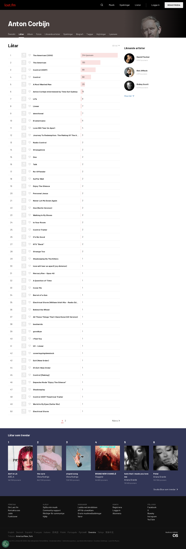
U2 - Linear (38, 346)
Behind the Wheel (41, 309)
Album (30, 34)
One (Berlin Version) (42, 208)
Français (38, 532)
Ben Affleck (142, 70)
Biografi (79, 34)
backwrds (38, 324)
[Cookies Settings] (5, 544)
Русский (82, 532)
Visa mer (128, 96)
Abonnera (117, 513)
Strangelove (39, 150)
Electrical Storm (41, 411)
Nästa (115, 420)
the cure (41, 473)
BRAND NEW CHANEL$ (105, 473)
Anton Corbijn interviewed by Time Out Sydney (55, 91)
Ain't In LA (12, 473)
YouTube (151, 519)
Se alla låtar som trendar (164, 489)
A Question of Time (42, 280)
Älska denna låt (29, 55)
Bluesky (150, 513)
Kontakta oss (14, 510)
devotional (38, 113)
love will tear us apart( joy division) (50, 266)
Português (72, 532)
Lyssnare (113, 34)
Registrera (174, 5)
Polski (63, 532)
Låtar (22, 34)
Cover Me (37, 288)
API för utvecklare (85, 510)
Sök (102, 5)
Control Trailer (40, 229)
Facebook (151, 507)
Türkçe (101, 532)
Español (28, 532)
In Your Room (39, 222)
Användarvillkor (55, 541)
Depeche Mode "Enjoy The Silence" (49, 382)
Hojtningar (101, 34)
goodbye (37, 331)
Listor (138, 4)
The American (39, 62)
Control (36, 77)
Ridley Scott (143, 84)
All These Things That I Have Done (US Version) (55, 317)
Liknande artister (52, 34)
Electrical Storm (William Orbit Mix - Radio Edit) (56, 302)
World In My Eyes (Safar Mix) (46, 404)
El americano (39, 120)
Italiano (47, 532)
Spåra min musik (50, 507)
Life (35, 99)
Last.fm (13, 5)
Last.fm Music (113, 541)
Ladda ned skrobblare (87, 507)
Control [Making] (41, 375)
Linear (36, 106)
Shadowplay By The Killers (45, 258)
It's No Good (39, 237)
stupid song (72, 473)
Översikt (11, 34)
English (11, 532)
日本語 (55, 532)
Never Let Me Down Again (45, 200)
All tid (116, 45)
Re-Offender (39, 171)
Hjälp (45, 516)
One (35, 157)
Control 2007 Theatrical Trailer (48, 397)
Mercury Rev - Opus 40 (43, 273)
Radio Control (39, 142)
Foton (38, 34)
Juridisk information (85, 541)
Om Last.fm (13, 507)
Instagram (152, 516)
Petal (155, 473)
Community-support (52, 510)
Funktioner (12, 516)
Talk (35, 164)
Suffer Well (38, 179)
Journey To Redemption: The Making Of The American (59, 135)
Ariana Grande (130, 480)
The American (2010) (43, 55)
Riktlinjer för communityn (53, 513)
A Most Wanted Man (42, 84)
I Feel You (37, 338)
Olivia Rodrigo (43, 476)
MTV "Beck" (38, 244)
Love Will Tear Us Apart (44, 128)
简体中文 (109, 532)
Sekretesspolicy (69, 541)
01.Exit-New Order (42, 367)
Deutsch (19, 532)
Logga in (155, 4)
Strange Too (39, 251)
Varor (80, 516)
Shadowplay (39, 389)
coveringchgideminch (43, 353)
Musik (112, 4)
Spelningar (125, 4)
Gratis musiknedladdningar (89, 513)
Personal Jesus (40, 193)
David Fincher (143, 57)
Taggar (90, 34)
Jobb (10, 513)
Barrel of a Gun (40, 295)
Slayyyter (99, 476)
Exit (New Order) (41, 360)
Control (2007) (40, 70)
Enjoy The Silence (41, 186)
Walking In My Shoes (42, 215)
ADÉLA (11, 476)
